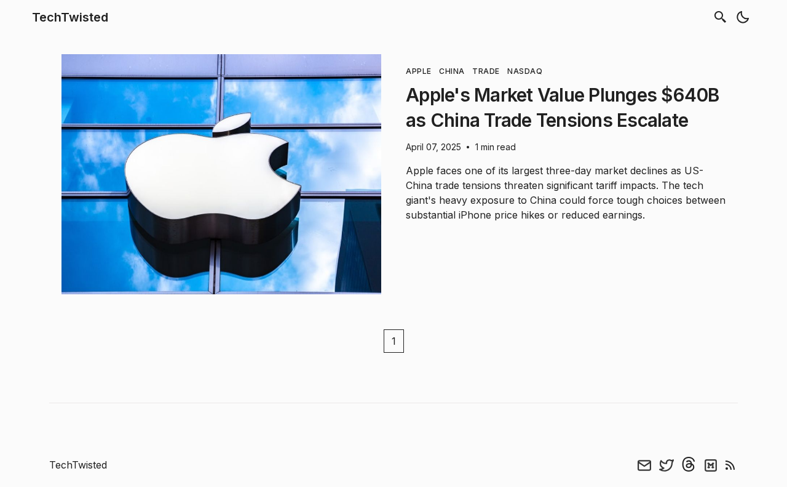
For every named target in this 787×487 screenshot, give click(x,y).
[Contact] (644, 464)
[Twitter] (666, 464)
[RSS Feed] (730, 464)
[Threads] (688, 464)
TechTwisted (70, 17)
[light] (742, 17)
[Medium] (711, 464)
